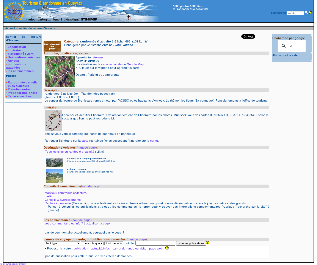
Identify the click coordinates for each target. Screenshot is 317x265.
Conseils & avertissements (63, 199)
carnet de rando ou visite (129, 248)
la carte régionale (110, 64)
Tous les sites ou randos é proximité (70, 151)
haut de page (87, 147)
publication (81, 248)
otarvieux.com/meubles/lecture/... (67, 192)
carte (85, 140)
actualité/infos (100, 248)
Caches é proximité (58, 203)
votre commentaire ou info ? (64, 223)
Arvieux (98, 57)
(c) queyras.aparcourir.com (13, 264)
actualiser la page (98, 223)
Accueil (10, 28)
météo (49, 196)
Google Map (135, 64)
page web (156, 248)
